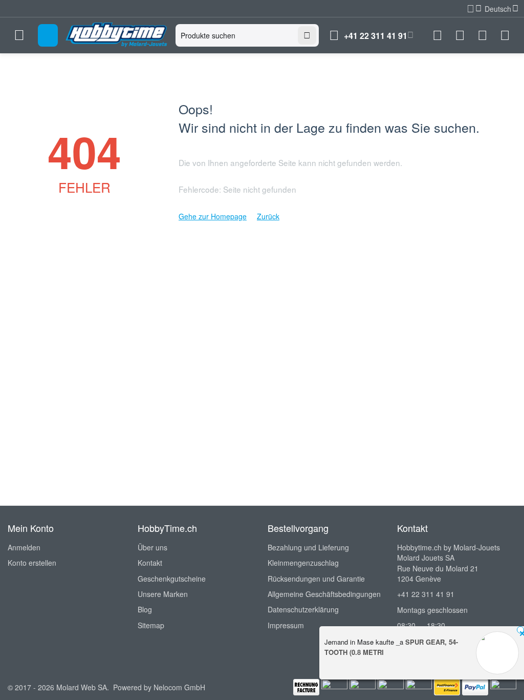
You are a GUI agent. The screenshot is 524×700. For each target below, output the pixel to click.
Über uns (152, 547)
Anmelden (24, 547)
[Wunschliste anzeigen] (460, 35)
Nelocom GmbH (179, 687)
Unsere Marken (163, 594)
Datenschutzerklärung (303, 609)
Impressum (286, 625)
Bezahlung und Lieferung (308, 547)
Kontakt (150, 563)
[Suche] (307, 35)
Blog (145, 609)
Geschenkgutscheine (172, 578)
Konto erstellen (32, 563)
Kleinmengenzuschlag (303, 563)
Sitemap (151, 625)
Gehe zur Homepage (213, 216)
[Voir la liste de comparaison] (437, 35)
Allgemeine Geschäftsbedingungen (324, 594)
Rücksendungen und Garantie (316, 578)
